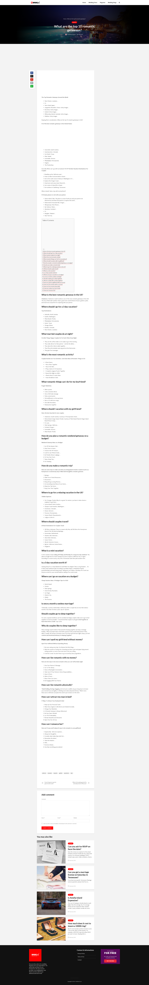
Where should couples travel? (51, 269)
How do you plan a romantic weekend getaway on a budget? (58, 263)
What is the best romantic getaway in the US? (54, 251)
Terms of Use (81, 956)
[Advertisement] (74, 57)
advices (44, 773)
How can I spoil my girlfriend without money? (54, 282)
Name (43, 817)
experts (55, 773)
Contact (80, 960)
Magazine (102, 2)
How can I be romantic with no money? (53, 284)
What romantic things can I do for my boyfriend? (55, 259)
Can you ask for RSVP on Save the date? (79, 847)
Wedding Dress (93, 2)
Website (75, 817)
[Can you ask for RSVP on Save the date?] (51, 852)
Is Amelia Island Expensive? (75, 899)
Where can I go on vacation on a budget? (54, 274)
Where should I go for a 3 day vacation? (53, 253)
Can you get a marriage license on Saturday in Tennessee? (78, 875)
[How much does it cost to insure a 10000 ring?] (51, 928)
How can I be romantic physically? (52, 286)
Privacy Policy (81, 953)
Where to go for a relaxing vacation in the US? (54, 267)
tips (72, 773)
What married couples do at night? (51, 255)
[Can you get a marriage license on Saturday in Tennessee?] (51, 877)
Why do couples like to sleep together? (53, 280)
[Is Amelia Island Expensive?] (51, 903)
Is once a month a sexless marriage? (53, 276)
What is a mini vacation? (49, 270)
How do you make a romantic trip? (52, 265)
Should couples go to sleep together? (53, 278)
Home (84, 2)
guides (60, 773)
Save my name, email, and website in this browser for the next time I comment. (60, 823)
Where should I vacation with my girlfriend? (53, 261)
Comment (44, 799)
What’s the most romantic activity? (52, 257)
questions (66, 773)
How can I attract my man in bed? (52, 288)
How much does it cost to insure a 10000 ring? (79, 924)
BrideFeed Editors (71, 34)
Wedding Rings (112, 2)
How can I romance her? (49, 290)
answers (50, 773)
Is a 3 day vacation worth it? (50, 272)
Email (59, 817)
